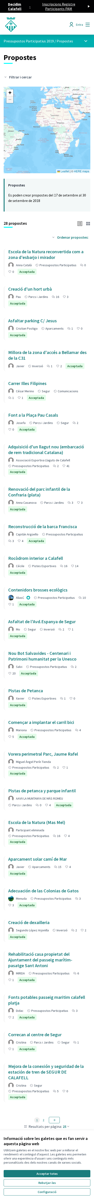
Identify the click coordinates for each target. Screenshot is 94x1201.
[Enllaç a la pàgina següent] (54, 1120)
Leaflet (64, 171)
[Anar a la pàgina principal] (36, 24)
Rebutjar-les (47, 1183)
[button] (9, 92)
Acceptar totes (47, 1174)
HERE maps (81, 171)
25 (64, 1126)
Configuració (47, 1192)
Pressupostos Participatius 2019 (29, 41)
